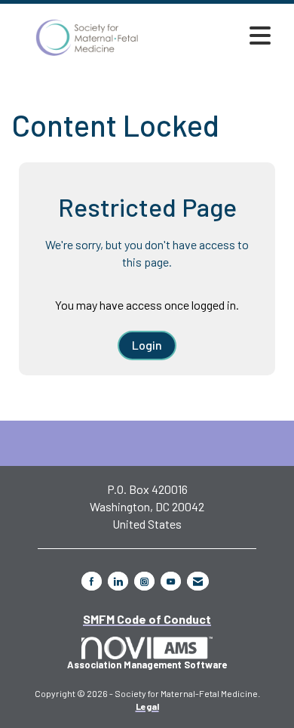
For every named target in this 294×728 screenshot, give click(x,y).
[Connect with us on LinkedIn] (118, 581)
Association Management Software (147, 665)
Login (147, 345)
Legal (147, 706)
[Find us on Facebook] (91, 581)
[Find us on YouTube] (171, 581)
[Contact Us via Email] (198, 581)
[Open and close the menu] (220, 35)
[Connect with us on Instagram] (144, 581)
